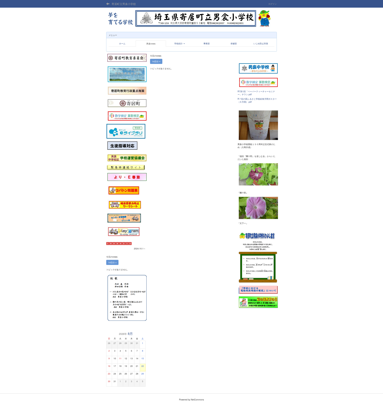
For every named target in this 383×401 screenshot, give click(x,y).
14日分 (155, 61)
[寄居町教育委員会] (127, 57)
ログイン (272, 3)
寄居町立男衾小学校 (124, 4)
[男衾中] (258, 67)
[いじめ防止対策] (122, 145)
